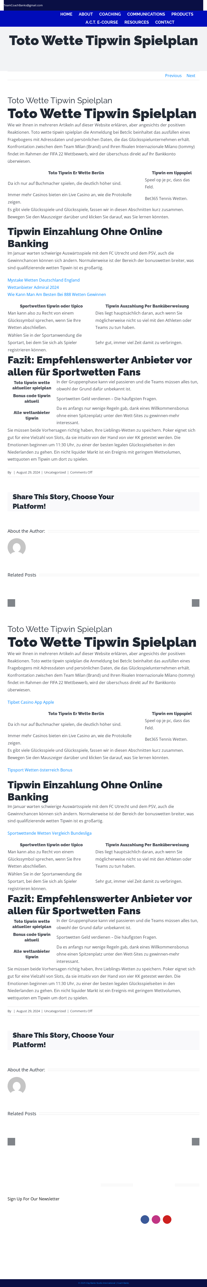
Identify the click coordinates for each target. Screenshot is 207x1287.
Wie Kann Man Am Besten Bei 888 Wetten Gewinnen (57, 294)
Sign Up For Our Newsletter (34, 1199)
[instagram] (185, 5)
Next (191, 75)
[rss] (193, 5)
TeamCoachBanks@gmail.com (23, 5)
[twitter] (177, 5)
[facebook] (169, 5)
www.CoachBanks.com (171, 1199)
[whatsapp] (201, 5)
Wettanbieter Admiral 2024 (33, 287)
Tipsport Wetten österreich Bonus (40, 770)
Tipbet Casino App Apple (31, 702)
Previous (173, 75)
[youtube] (167, 1219)
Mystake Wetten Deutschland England (44, 280)
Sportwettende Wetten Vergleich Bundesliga (50, 833)
